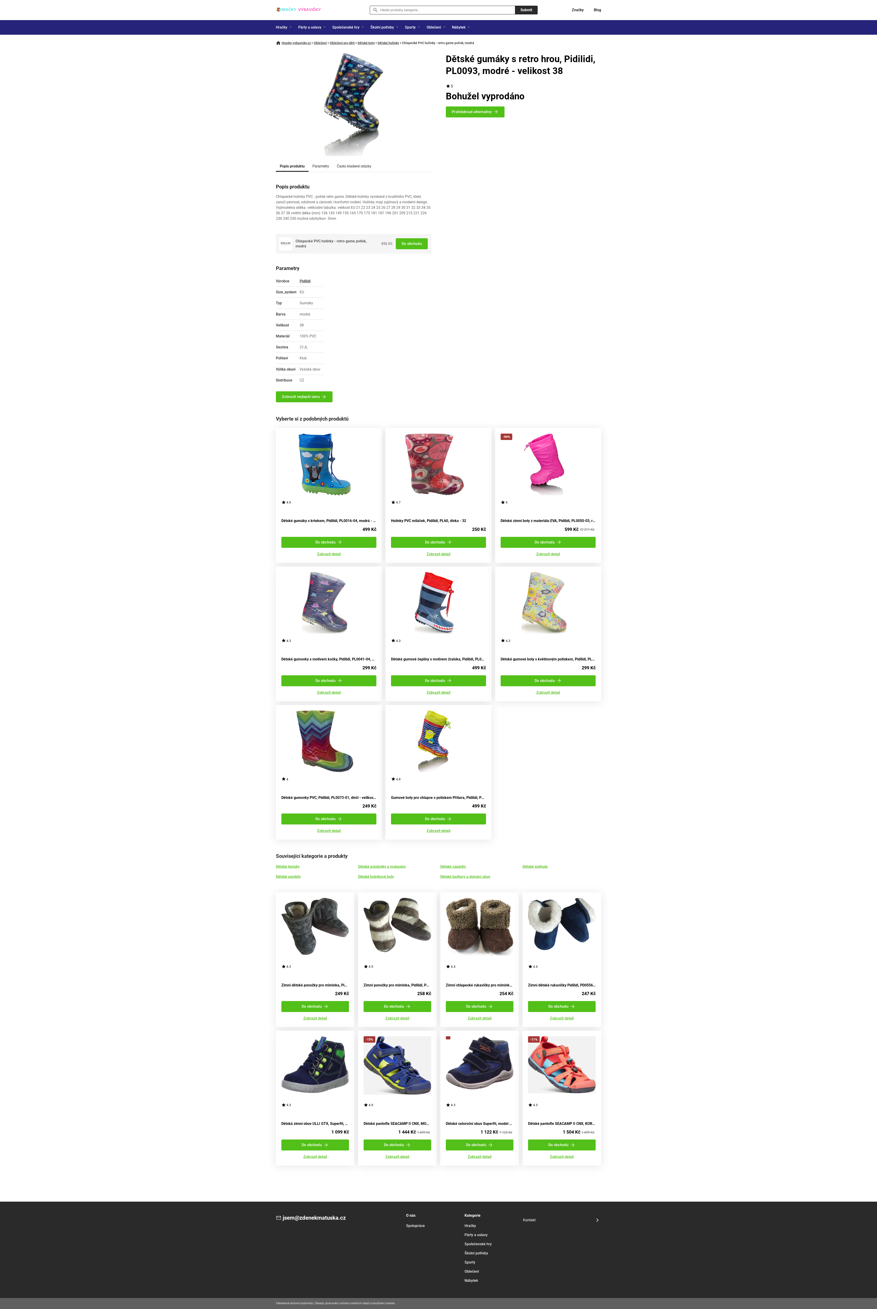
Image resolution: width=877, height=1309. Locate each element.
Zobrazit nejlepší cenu (301, 397)
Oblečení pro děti (342, 43)
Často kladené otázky (354, 166)
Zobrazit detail (329, 554)
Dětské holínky (388, 43)
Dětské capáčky (453, 866)
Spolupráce (415, 1226)
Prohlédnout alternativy (472, 112)
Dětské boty (366, 43)
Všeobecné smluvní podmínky (294, 1303)
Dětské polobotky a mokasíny (382, 866)
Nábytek (458, 27)
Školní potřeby (382, 27)
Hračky (281, 27)
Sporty (410, 27)
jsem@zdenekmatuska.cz (314, 1218)
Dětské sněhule (535, 866)
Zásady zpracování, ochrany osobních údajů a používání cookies (355, 1303)
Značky (578, 10)
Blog (597, 10)
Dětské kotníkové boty (376, 876)
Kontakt (529, 1220)
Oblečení (434, 27)
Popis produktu (292, 166)
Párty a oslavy (309, 27)
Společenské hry (345, 27)
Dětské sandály (288, 876)
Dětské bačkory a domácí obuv (465, 876)
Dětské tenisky (288, 866)
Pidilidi (305, 281)
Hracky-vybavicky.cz (296, 43)
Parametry (320, 166)
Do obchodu (412, 243)
